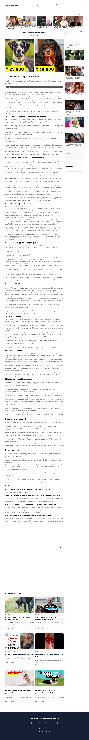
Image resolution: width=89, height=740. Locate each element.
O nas (43, 5)
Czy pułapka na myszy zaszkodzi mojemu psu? (49, 655)
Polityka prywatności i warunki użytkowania (46, 728)
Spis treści (11, 87)
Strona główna (37, 5)
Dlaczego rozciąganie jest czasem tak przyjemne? (17, 692)
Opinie (31, 35)
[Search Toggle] (83, 5)
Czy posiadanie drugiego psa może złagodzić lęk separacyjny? (46, 618)
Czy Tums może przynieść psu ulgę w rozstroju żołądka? (17, 618)
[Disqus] (34, 571)
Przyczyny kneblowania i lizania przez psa (19, 654)
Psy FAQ (74, 153)
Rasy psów (74, 159)
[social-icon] (39, 731)
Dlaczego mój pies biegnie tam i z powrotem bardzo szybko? (46, 692)
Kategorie (55, 5)
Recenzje (74, 156)
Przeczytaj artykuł (9, 628)
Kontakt (49, 5)
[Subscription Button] (56, 722)
